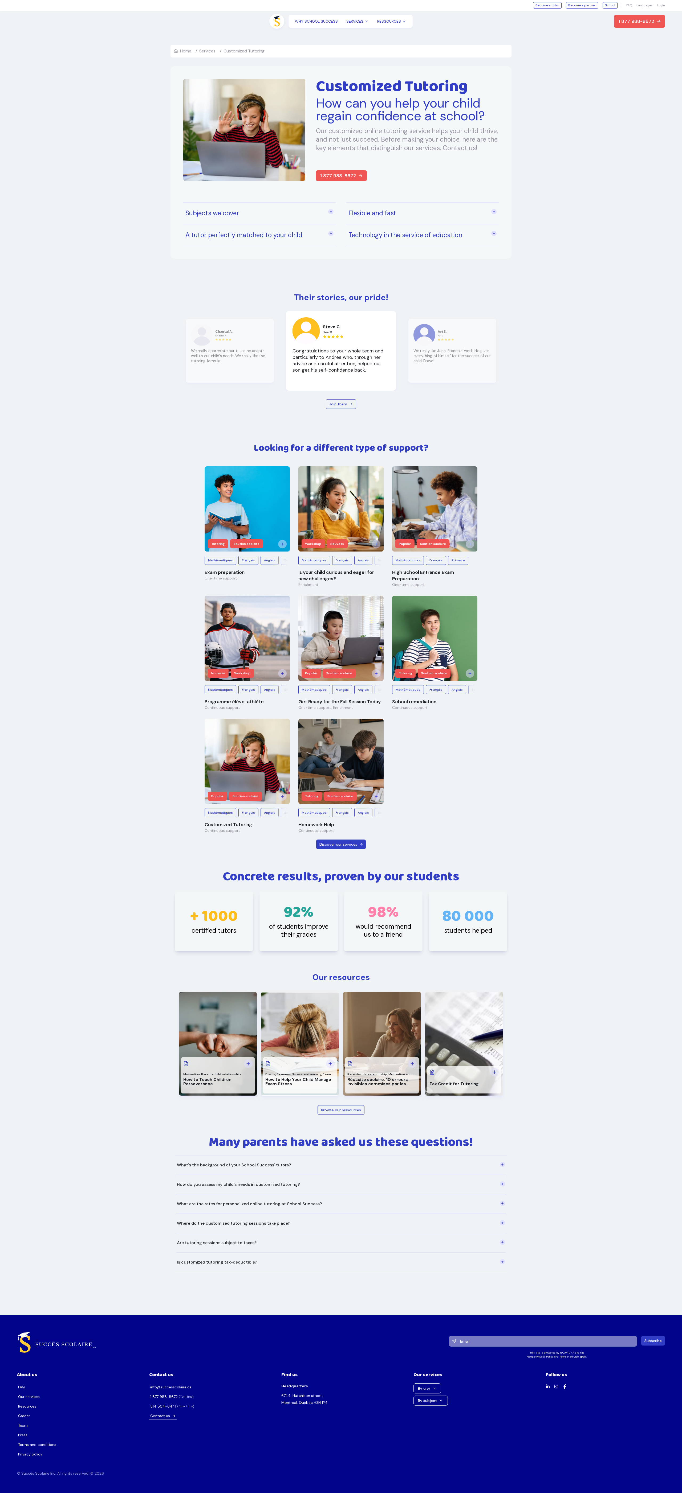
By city (424, 1388)
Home (185, 51)
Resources (27, 1406)
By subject (427, 1400)
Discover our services (338, 844)
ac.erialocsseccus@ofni (171, 1387)
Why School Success (316, 21)
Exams (270, 1074)
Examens (284, 1074)
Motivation (191, 1074)
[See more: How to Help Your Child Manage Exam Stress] (330, 1063)
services (207, 51)
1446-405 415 (163, 1406)
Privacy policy (30, 1454)
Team (23, 1425)
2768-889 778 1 (164, 1396)
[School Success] (56, 1342)
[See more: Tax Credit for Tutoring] (494, 1072)
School (610, 5)
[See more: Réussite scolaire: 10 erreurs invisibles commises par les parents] (412, 1063)
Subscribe (653, 1340)
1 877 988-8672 (636, 21)
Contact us (160, 1415)
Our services (29, 1396)
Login (661, 5)
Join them (338, 404)
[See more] (282, 544)
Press (22, 1435)
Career (24, 1415)
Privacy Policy (544, 1356)
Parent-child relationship (221, 1074)
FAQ (629, 5)
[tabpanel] (341, 1213)
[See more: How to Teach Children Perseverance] (248, 1063)
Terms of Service (569, 1356)
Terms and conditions (37, 1444)
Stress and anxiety (306, 1074)
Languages (644, 5)
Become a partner (582, 5)
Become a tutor (547, 5)
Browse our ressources (341, 1110)
